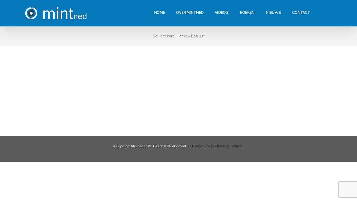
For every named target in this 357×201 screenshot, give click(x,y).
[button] (322, 12)
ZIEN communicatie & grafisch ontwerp (215, 146)
